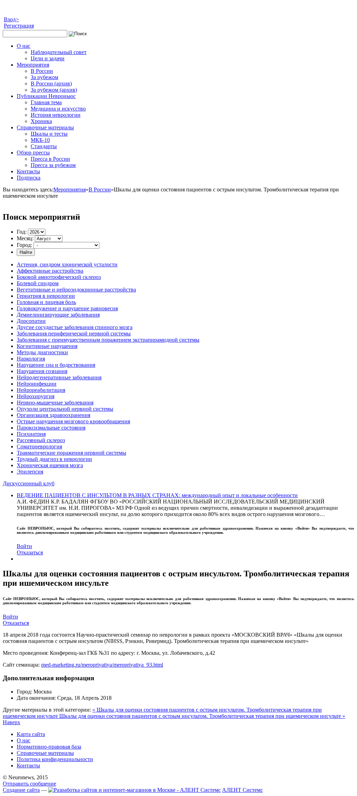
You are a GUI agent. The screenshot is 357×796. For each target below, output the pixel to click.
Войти (24, 546)
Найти (26, 252)
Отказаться (30, 552)
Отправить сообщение (29, 784)
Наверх (11, 722)
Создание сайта (21, 790)
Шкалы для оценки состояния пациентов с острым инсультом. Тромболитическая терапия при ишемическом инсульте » (202, 716)
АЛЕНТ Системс (242, 790)
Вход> (11, 19)
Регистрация (19, 26)
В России (100, 189)
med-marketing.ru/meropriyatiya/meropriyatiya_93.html (102, 665)
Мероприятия (69, 189)
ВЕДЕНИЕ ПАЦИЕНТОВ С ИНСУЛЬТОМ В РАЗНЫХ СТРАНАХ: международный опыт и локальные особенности (157, 495)
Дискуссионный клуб (28, 483)
